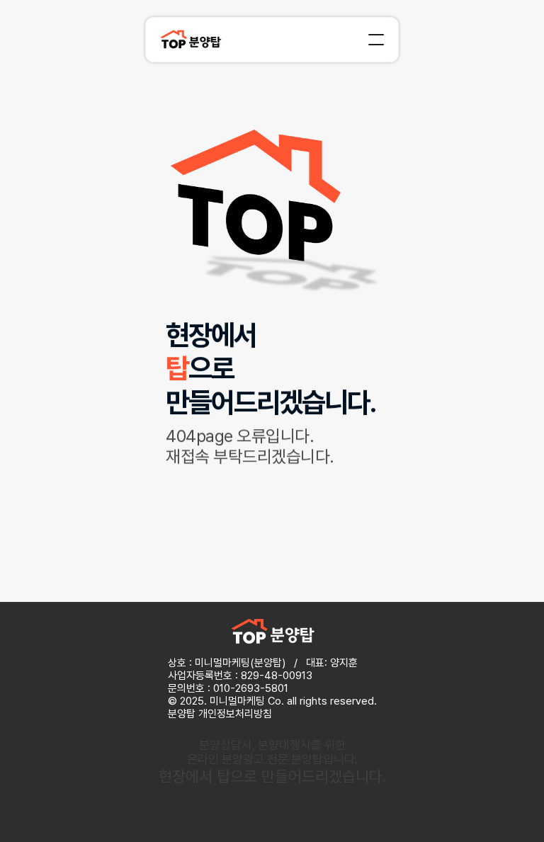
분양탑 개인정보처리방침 (220, 713)
